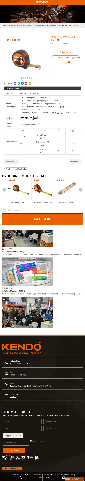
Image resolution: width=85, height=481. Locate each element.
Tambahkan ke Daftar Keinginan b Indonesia (65, 58)
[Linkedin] (11, 457)
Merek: (53, 43)
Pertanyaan (64, 52)
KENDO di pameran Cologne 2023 (14, 250)
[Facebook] (4, 457)
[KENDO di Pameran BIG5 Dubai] (27, 284)
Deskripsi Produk (13, 88)
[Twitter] (17, 457)
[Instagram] (30, 457)
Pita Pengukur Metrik (18, 202)
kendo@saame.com (18, 375)
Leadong (65, 475)
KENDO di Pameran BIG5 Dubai (14, 289)
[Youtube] (23, 457)
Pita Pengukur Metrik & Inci (16, 169)
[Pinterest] (36, 457)
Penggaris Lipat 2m (66, 202)
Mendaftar (14, 451)
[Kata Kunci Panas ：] (4, 210)
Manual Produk (11, 468)
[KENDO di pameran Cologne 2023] (27, 244)
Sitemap (72, 475)
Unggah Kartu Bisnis (13, 436)
